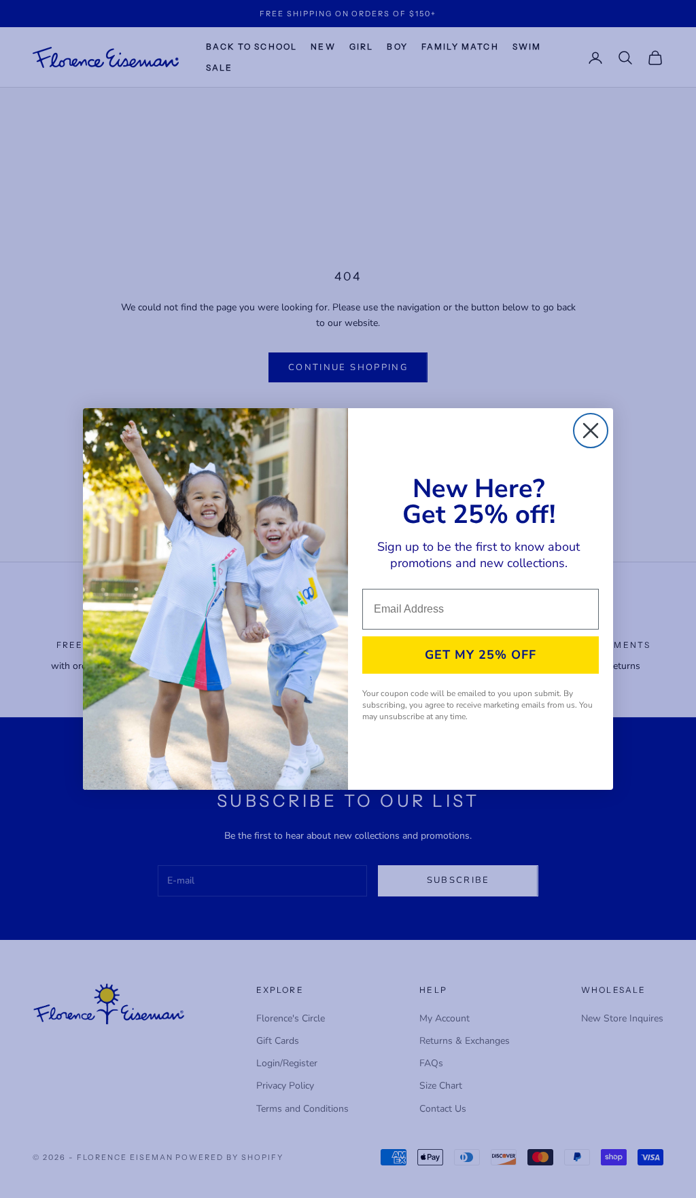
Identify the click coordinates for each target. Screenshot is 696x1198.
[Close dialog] (591, 431)
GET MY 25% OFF (480, 655)
